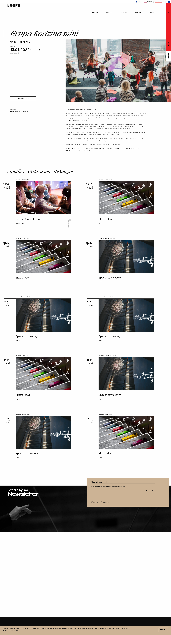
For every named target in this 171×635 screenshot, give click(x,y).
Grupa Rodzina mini (20, 42)
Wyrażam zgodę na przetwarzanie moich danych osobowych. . (110, 486)
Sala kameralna (15, 53)
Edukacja (138, 13)
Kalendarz (94, 13)
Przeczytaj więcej (14, 630)
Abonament (105, 502)
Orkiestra (123, 13)
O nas (152, 13)
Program (109, 13)
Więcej (124, 486)
